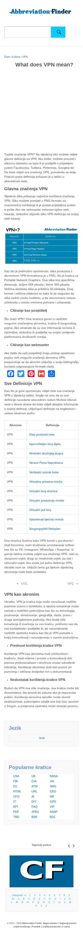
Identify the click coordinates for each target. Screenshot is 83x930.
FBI (15, 781)
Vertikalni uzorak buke (44, 472)
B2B (34, 817)
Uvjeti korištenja (21, 926)
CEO (53, 791)
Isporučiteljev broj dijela (45, 444)
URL (34, 791)
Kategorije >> (20, 895)
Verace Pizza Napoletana (46, 462)
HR (52, 796)
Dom (7, 56)
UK (33, 776)
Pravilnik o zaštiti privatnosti (46, 926)
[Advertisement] (41, 110)
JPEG (35, 811)
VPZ (70, 583)
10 (13, 899)
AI (32, 796)
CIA (33, 781)
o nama (66, 926)
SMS (53, 786)
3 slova (16, 56)
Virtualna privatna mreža (45, 481)
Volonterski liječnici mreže (46, 519)
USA (16, 776)
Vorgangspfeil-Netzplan (44, 528)
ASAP (53, 811)
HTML (17, 791)
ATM (34, 786)
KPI (15, 806)
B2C (53, 817)
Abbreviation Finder (32, 923)
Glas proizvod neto (41, 434)
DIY (33, 801)
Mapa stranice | (51, 923)
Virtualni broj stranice (43, 491)
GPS (53, 801)
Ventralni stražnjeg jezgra (46, 453)
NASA (54, 776)
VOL (24, 583)
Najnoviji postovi (41, 845)
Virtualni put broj (40, 510)
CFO (16, 796)
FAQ (34, 806)
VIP (52, 806)
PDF (16, 811)
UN (52, 781)
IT (14, 801)
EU (15, 786)
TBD (16, 817)
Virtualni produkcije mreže (46, 500)
